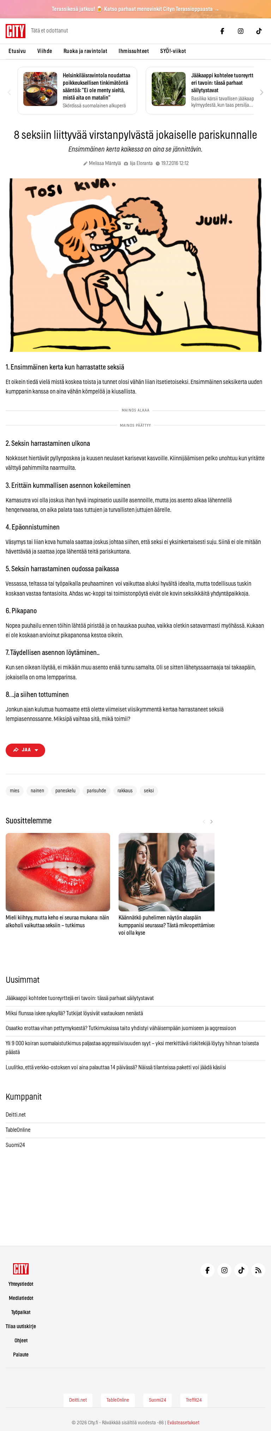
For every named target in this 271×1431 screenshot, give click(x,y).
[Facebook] (222, 31)
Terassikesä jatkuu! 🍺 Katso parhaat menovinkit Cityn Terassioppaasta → (135, 9)
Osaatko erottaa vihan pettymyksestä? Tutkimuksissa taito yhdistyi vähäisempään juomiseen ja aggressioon (121, 1028)
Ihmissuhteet (134, 51)
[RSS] (258, 1270)
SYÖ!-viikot (173, 51)
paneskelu (65, 790)
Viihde (44, 51)
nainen (37, 790)
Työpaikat (20, 1312)
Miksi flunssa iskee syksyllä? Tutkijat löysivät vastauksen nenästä (74, 1013)
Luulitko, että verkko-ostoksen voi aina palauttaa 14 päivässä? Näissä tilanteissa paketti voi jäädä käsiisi (116, 1067)
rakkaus (125, 790)
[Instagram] (240, 31)
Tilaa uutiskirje (21, 1326)
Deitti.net (16, 1115)
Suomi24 (15, 1145)
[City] (21, 1269)
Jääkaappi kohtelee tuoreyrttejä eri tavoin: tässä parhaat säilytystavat (80, 998)
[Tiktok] (259, 31)
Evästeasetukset (183, 1422)
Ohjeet (21, 1340)
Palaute (21, 1355)
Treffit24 (194, 1400)
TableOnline (18, 1130)
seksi (149, 790)
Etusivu (17, 51)
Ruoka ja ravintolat (86, 51)
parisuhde (96, 790)
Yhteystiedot (20, 1284)
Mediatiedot (21, 1298)
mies (14, 790)
